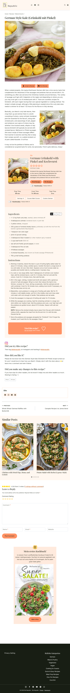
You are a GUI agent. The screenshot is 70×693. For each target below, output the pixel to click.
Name (5, 529)
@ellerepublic (16, 349)
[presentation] (17, 446)
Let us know (28, 330)
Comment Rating (7, 496)
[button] (31, 165)
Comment (7, 505)
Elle (5, 390)
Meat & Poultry (52, 660)
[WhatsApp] (31, 5)
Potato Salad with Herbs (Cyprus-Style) (52, 472)
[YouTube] (36, 686)
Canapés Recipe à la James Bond (56, 407)
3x (57, 214)
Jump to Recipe (29, 86)
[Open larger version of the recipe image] (18, 171)
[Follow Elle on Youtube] (11, 394)
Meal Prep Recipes (52, 674)
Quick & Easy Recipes (52, 671)
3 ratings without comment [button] (34, 486)
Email (27, 529)
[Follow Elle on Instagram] (8, 394)
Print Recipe (43, 86)
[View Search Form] (64, 5)
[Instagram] (38, 5)
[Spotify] (40, 686)
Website (51, 529)
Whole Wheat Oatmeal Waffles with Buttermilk (14, 408)
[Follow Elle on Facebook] (5, 394)
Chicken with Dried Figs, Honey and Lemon (16, 473)
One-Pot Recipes (52, 677)
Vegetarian (52, 663)
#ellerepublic (45, 349)
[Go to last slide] (4, 449)
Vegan (52, 665)
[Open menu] (68, 5)
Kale (7, 379)
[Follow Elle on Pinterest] (15, 394)
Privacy (41, 690)
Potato (13, 379)
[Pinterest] (33, 686)
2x (54, 214)
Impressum (47, 690)
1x (51, 214)
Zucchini (52, 680)
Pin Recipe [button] (47, 182)
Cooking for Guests (52, 668)
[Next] (65, 449)
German (52, 657)
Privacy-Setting (9, 653)
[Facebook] (35, 5)
